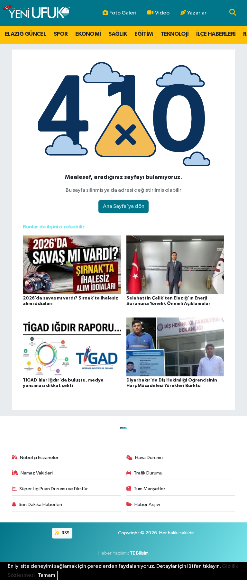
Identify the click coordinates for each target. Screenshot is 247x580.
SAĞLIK (117, 34)
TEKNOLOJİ (174, 34)
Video (162, 13)
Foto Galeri (122, 13)
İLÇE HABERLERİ (216, 34)
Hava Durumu (149, 457)
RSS (65, 532)
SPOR (61, 34)
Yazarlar (196, 13)
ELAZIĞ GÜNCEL (25, 34)
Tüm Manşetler (149, 488)
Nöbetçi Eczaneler (39, 457)
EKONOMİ (88, 34)
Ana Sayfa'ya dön (123, 206)
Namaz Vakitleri (37, 473)
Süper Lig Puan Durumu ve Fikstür (53, 488)
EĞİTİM (143, 34)
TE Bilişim (139, 553)
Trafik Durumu (148, 473)
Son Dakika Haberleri (40, 504)
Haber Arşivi (147, 504)
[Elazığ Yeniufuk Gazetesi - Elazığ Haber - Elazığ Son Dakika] (36, 13)
